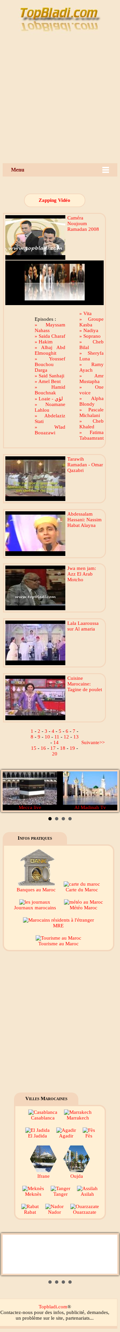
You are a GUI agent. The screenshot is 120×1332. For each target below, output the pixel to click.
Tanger (60, 1194)
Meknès (33, 1194)
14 (56, 742)
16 (43, 748)
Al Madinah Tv (90, 807)
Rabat (30, 1212)
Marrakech (78, 1117)
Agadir (66, 1135)
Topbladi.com (53, 1306)
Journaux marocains (35, 907)
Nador (54, 1212)
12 (66, 736)
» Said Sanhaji (49, 375)
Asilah (87, 1194)
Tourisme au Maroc (58, 943)
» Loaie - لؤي (49, 398)
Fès (88, 1135)
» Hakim (44, 341)
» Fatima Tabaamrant (91, 435)
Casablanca (43, 1117)
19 (72, 748)
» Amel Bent (48, 381)
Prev (11, 791)
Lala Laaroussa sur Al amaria (83, 626)
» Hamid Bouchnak (50, 389)
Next (108, 791)
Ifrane (43, 1176)
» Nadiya (88, 330)
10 (47, 736)
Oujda (76, 1176)
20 (54, 753)
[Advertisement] (60, 100)
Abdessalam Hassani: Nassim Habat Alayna (84, 519)
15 (33, 748)
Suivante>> (93, 742)
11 (56, 736)
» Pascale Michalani (91, 412)
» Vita (85, 313)
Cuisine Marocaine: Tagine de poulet (84, 683)
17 (53, 748)
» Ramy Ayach (91, 367)
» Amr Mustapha (91, 378)
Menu (17, 170)
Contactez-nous (16, 1312)
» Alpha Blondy (91, 401)
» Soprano (90, 336)
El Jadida (37, 1135)
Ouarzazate (84, 1212)
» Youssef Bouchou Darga (50, 364)
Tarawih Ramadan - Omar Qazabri (85, 464)
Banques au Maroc (36, 889)
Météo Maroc (83, 907)
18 (62, 748)
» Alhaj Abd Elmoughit (50, 350)
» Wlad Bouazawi (50, 429)
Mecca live (30, 807)
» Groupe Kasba (91, 321)
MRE (58, 925)
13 (76, 736)
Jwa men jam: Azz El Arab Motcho (81, 574)
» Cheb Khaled (91, 423)
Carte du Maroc (82, 889)
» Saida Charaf (50, 336)
